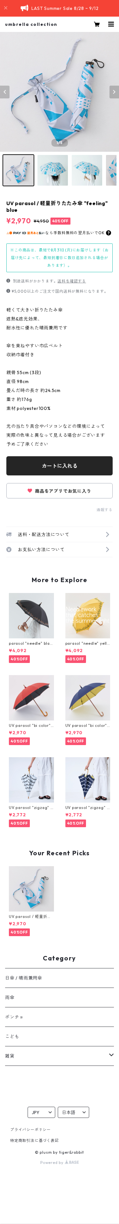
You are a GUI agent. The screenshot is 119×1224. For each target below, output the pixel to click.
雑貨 (10, 1056)
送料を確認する (71, 281)
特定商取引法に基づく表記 (34, 1140)
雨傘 (10, 997)
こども (12, 1036)
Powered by (52, 1162)
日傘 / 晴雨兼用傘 (23, 978)
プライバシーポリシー (30, 1129)
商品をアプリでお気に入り (62, 491)
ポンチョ (14, 1017)
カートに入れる (59, 466)
